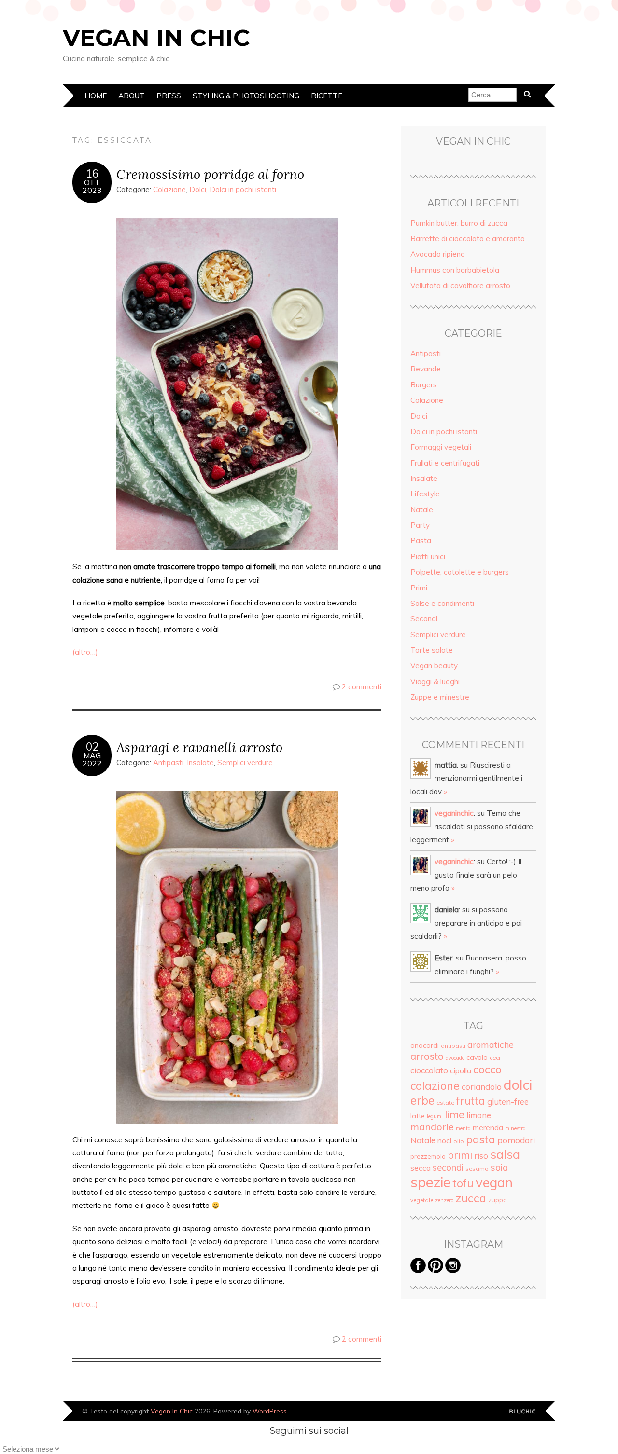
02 (92, 747)
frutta (470, 1101)
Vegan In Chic (156, 38)
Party (420, 525)
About (131, 95)
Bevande (425, 368)
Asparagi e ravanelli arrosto (199, 747)
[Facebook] (418, 1270)
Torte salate (431, 650)
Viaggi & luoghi (435, 681)
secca (420, 1168)
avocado (455, 1058)
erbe (422, 1100)
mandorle (432, 1127)
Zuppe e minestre (439, 696)
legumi (435, 1116)
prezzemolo (428, 1156)
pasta (480, 1139)
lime (454, 1114)
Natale (421, 509)
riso (481, 1156)
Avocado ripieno (437, 254)
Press (168, 95)
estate (445, 1102)
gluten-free (508, 1102)
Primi (418, 587)
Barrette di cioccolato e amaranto (467, 238)
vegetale (421, 1200)
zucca (470, 1198)
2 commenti (361, 686)
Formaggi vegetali (440, 447)
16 (92, 173)
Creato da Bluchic (522, 1411)
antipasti (453, 1045)
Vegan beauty (434, 665)
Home (95, 95)
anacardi (424, 1045)
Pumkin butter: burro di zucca (458, 223)
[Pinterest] (435, 1270)
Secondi (423, 618)
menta (463, 1128)
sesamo (477, 1168)
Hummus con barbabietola (454, 269)
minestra (515, 1128)
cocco (487, 1069)
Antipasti (168, 762)
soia (499, 1167)
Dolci (197, 189)
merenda (488, 1127)
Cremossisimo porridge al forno (210, 173)
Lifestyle (425, 493)
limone (478, 1115)
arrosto (427, 1056)
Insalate (200, 762)
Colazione (169, 189)
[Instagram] (453, 1270)
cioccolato (429, 1070)
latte (417, 1115)
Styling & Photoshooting (246, 95)
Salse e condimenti (442, 603)
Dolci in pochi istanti (243, 189)
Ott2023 (92, 186)
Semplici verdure (245, 762)
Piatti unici (427, 556)
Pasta (420, 540)
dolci (518, 1084)
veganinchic (454, 813)
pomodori (516, 1140)
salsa (505, 1154)
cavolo (477, 1057)
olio (458, 1141)
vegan (494, 1182)
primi (460, 1155)
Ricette (326, 95)
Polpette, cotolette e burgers (459, 571)
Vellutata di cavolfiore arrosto (460, 285)
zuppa (497, 1200)
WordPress (270, 1411)
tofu (463, 1183)
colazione (435, 1085)
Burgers (423, 384)
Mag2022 (92, 759)
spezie (430, 1182)
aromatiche (490, 1044)
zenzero (444, 1200)
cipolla (460, 1070)
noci (444, 1140)
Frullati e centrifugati (444, 462)
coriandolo (482, 1087)
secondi (448, 1167)
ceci (495, 1057)
